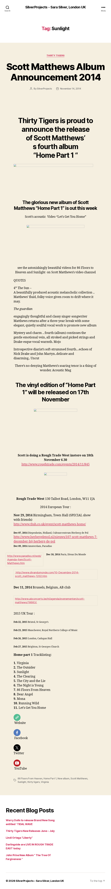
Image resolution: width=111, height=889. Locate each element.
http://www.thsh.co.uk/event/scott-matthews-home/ (50, 524)
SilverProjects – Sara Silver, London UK (40, 880)
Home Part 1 (50, 778)
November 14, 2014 (70, 88)
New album (63, 778)
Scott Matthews (79, 778)
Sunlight (22, 781)
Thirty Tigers (55, 55)
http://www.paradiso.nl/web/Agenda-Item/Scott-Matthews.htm (24, 559)
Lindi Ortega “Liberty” (19, 837)
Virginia (45, 781)
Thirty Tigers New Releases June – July (30, 830)
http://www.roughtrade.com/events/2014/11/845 (56, 464)
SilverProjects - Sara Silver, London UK (55, 7)
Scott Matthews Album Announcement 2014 (55, 72)
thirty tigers (33, 781)
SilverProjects (44, 88)
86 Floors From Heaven (30, 778)
